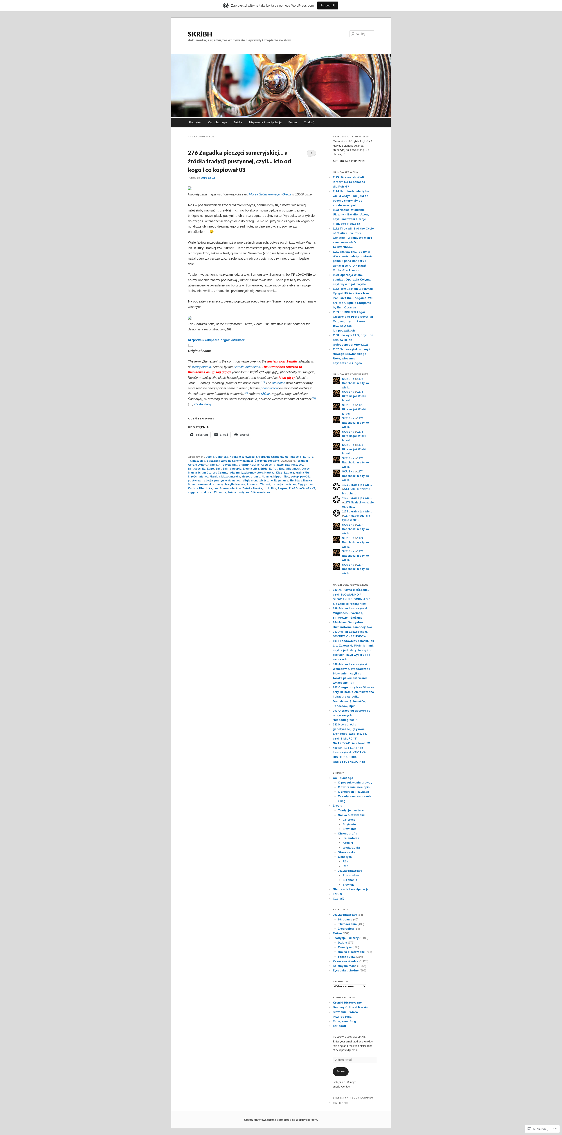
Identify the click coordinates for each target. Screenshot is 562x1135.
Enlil (226, 468)
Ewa (282, 468)
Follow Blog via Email (349, 1036)
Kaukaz (269, 472)
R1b (345, 866)
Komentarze (260, 492)
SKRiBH (200, 34)
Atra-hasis (276, 464)
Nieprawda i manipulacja (265, 122)
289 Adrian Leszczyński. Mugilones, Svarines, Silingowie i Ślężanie (350, 613)
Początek (195, 122)
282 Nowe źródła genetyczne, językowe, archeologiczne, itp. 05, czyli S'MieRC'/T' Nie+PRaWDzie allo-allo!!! (351, 734)
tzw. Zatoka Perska (249, 488)
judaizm (234, 472)
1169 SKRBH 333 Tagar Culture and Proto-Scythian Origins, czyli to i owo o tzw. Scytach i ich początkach (353, 321)
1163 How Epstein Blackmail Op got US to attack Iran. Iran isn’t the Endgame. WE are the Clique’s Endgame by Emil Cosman (353, 298)
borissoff (339, 1026)
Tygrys (302, 484)
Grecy (306, 468)
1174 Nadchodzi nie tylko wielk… (355, 383)
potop (294, 476)
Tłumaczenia (196, 460)
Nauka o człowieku (242, 456)
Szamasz (252, 484)
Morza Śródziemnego (264, 194)
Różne (337, 933)
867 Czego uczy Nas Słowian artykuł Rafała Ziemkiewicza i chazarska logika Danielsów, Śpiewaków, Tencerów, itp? (353, 697)
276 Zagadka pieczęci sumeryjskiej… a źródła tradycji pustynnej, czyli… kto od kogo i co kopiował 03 (239, 161)
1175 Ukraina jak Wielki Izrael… (354, 396)
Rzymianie (281, 480)
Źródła (238, 122)
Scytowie (349, 824)
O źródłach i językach (353, 791)
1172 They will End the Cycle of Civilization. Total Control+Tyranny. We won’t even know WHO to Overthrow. (353, 238)
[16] (263, 382)
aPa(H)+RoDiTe (249, 464)
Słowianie (350, 829)
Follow (341, 1071)
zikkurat (207, 492)
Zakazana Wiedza (219, 460)
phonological (269, 388)
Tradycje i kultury (301, 456)
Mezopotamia (250, 476)
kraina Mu (302, 472)
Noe (286, 476)
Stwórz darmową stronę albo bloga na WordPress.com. (281, 1119)
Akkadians (252, 367)
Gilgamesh (293, 468)
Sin (291, 480)
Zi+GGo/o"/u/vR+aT (302, 488)
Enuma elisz (251, 468)
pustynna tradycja (200, 480)
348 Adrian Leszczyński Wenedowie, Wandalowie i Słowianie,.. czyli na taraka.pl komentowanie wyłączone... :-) (351, 674)
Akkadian (278, 383)
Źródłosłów (351, 875)
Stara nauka (279, 456)
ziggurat (194, 492)
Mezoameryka (230, 476)
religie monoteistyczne (257, 480)
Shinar (265, 393)
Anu (234, 464)
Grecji (286, 194)
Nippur (278, 476)
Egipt (210, 468)
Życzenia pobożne (267, 460)
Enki (218, 468)
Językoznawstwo (350, 870)
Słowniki (349, 884)
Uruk (266, 488)
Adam (202, 464)
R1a (345, 861)
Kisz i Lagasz (285, 472)
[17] (246, 393)
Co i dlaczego (217, 122)
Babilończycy (294, 464)
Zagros (282, 488)
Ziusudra (220, 492)
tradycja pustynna (283, 484)
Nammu (267, 476)
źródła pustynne (238, 492)
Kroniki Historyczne (347, 1002)
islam (202, 472)
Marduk (215, 476)
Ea (203, 468)
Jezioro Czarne (217, 472)
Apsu (264, 464)
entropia (235, 468)
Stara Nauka (303, 480)
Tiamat (265, 484)
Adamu (212, 464)
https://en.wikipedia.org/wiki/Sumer (216, 340)
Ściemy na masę (243, 460)
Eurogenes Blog (344, 1021)
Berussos (194, 468)
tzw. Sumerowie (223, 488)
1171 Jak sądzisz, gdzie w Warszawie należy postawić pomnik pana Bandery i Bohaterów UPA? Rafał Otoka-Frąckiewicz (353, 261)
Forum (292, 122)
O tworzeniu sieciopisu (354, 787)
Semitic (239, 367)
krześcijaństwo (198, 476)
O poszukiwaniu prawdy (355, 782)
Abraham (301, 460)
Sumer (192, 484)
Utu (273, 488)
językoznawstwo (252, 472)
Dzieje (210, 456)
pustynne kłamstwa (227, 480)
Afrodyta (224, 464)
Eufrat (273, 468)
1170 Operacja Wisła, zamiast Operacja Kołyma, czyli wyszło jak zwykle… (352, 279)
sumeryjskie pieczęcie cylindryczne (221, 484)
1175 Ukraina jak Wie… (357, 484)
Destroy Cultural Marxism (351, 1007)
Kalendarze (351, 838)
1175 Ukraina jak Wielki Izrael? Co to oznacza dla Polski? (349, 182)
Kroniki (348, 842)
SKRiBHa (348, 379)
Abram (192, 464)
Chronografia (347, 833)
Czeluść (309, 122)
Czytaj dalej (204, 404)
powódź (305, 476)
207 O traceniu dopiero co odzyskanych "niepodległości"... (351, 715)
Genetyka (221, 456)
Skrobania (263, 456)
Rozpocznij (328, 5)
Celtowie (349, 819)
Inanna (192, 472)
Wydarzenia (351, 847)
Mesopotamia (201, 367)
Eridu (264, 468)
